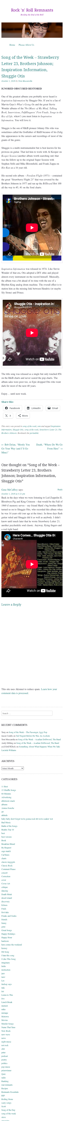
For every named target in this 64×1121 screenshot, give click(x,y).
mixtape (4, 1012)
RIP (3, 1095)
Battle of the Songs (9, 825)
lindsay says (6, 984)
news (3, 1038)
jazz (3, 973)
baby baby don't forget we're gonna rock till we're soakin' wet (27, 818)
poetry (4, 1059)
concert (4, 872)
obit (3, 1048)
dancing (4, 890)
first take (5, 912)
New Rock (5, 1030)
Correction (5, 876)
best (3, 833)
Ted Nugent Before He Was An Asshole (33, 735)
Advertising (6, 797)
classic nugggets (8, 861)
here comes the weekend (11, 944)
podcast (4, 1056)
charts (3, 858)
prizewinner (6, 1070)
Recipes (4, 1088)
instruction (5, 969)
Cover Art (5, 883)
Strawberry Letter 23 (48, 429)
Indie (3, 966)
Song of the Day (8, 1109)
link (3, 987)
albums (4, 804)
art (2, 811)
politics (4, 1063)
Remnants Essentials (10, 1091)
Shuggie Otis (18, 429)
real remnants (7, 1084)
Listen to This (7, 994)
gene (3, 926)
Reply (60, 489)
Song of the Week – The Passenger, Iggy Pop (28, 732)
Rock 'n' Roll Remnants (32, 10)
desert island (6, 897)
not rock (4, 1045)
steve (3, 1117)
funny (3, 923)
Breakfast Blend (8, 843)
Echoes (4, 905)
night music (6, 1041)
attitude (4, 815)
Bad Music (6, 822)
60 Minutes (6, 793)
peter (3, 1052)
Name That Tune (8, 1027)
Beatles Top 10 (7, 829)
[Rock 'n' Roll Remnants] (32, 30)
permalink (34, 432)
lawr (3, 976)
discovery (5, 901)
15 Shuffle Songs (8, 790)
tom (39, 426)
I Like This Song (8, 958)
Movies (4, 1020)
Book (3, 840)
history (4, 948)
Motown (5, 1016)
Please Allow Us (26, 44)
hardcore (5, 940)
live (2, 998)
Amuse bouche (7, 808)
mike (3, 1009)
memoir (4, 1005)
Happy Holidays (8, 933)
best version (6, 836)
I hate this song (7, 955)
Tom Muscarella (25, 80)
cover (3, 879)
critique (4, 887)
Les (2, 980)
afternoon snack (8, 800)
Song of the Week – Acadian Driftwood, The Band (39, 739)
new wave (5, 1034)
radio (3, 1077)
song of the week (29, 426)
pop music (5, 1066)
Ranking (5, 1081)
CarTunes (5, 854)
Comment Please (8, 869)
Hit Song (5, 951)
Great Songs (6, 930)
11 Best (4, 786)
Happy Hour (6, 937)
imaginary (5, 962)
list (2, 991)
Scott (3, 1106)
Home (12, 44)
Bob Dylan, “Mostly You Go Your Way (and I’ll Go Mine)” (15, 448)
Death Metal (6, 894)
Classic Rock (6, 865)
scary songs (6, 1102)
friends (4, 919)
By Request (6, 847)
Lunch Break (6, 1002)
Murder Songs (7, 1023)
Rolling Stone (7, 1099)
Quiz (3, 1073)
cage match (6, 851)
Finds (3, 908)
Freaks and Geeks (9, 915)
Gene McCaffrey (9, 489)
